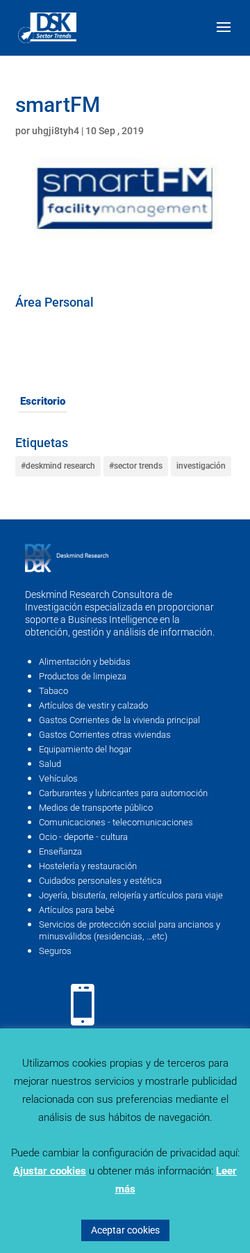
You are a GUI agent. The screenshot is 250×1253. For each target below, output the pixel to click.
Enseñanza (60, 851)
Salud (50, 764)
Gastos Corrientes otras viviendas (105, 734)
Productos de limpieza (82, 676)
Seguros (55, 951)
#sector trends (135, 466)
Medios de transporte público (96, 807)
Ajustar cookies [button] (49, 1171)
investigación (201, 466)
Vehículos (58, 778)
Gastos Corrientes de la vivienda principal (119, 720)
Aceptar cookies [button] (125, 1230)
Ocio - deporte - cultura (83, 837)
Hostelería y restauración (88, 866)
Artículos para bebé (77, 910)
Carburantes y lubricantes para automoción (123, 793)
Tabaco (53, 691)
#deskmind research (58, 466)
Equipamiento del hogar (85, 749)
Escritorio (42, 401)
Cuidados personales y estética (100, 880)
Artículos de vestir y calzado (93, 705)
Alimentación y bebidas (85, 661)
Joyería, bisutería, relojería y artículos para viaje (131, 895)
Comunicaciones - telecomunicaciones (116, 822)
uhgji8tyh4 (55, 130)
